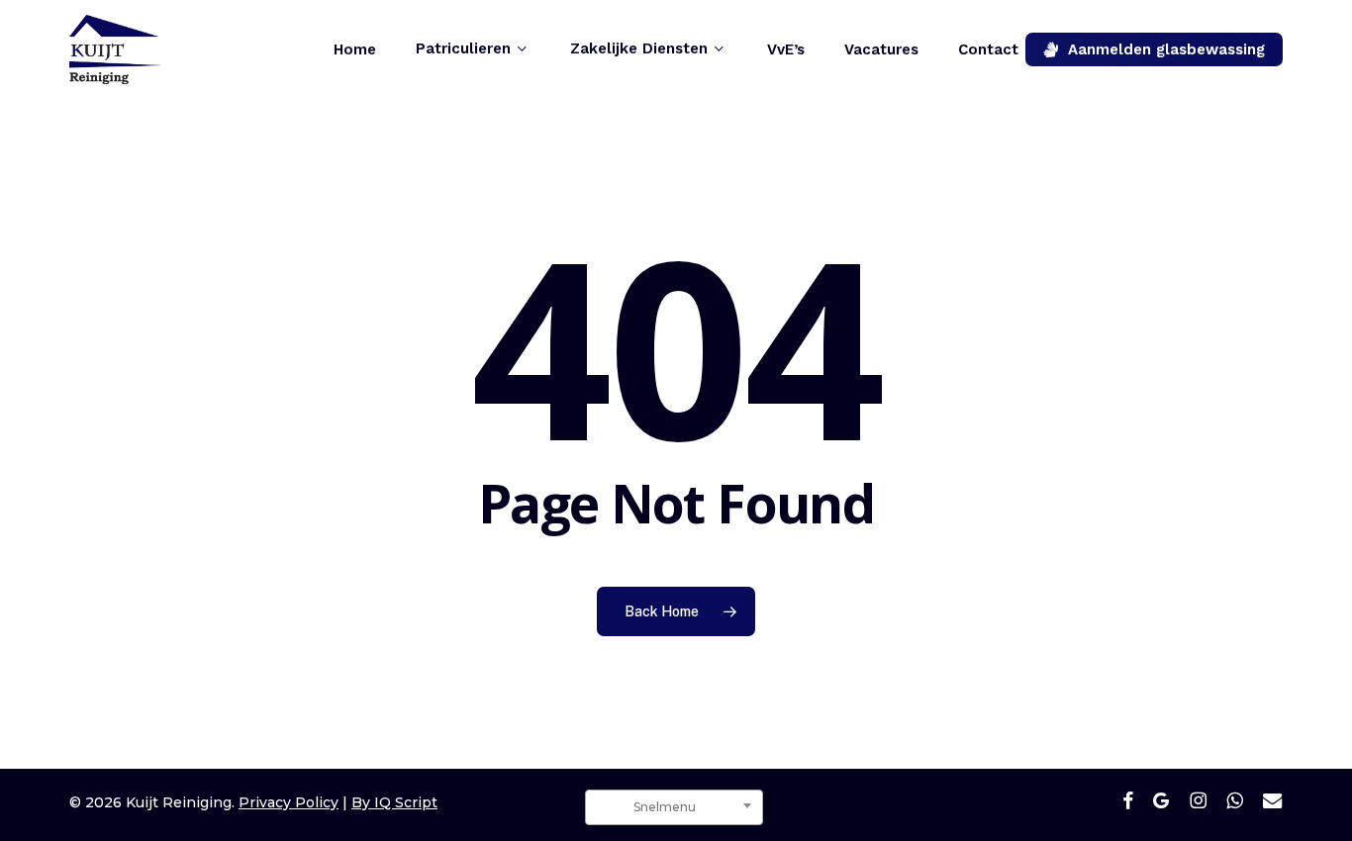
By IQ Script (394, 802)
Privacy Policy (288, 802)
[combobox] (674, 807)
